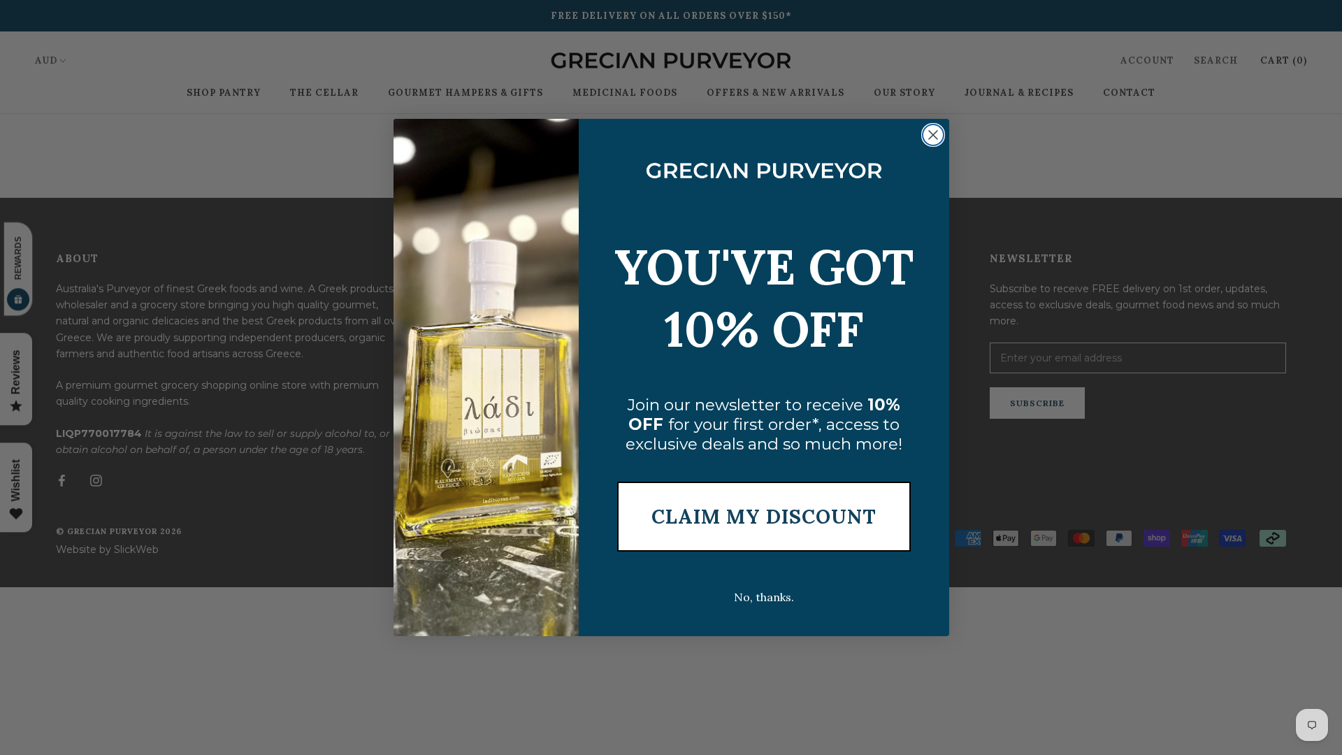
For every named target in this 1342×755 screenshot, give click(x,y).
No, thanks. (764, 597)
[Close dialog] (933, 134)
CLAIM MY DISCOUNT (763, 516)
